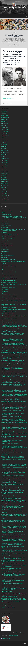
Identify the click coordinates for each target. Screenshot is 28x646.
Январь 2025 (5, 119)
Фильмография (5, 240)
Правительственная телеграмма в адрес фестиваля (13, 534)
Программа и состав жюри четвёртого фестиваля (13, 298)
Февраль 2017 (5, 195)
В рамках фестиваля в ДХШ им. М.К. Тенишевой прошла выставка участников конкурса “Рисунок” (13, 457)
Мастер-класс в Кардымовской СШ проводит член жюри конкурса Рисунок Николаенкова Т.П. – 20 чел (14, 364)
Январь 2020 (5, 160)
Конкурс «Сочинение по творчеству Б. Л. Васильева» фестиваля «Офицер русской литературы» (14, 558)
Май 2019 (4, 169)
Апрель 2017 (5, 191)
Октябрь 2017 (5, 183)
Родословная (5, 227)
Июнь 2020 (4, 154)
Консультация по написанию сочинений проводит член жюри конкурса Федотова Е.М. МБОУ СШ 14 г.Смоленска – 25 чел (14, 357)
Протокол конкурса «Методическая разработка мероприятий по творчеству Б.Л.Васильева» (13, 476)
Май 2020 (4, 156)
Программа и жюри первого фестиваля (11, 267)
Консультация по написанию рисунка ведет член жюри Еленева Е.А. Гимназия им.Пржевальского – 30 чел (14, 353)
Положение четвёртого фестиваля (10, 296)
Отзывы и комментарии (7, 243)
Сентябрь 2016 (5, 200)
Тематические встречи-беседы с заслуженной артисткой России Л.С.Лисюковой (12, 584)
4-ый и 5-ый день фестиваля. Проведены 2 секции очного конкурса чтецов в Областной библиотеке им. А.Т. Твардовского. (14, 502)
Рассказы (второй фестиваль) (9, 272)
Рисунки (4, 253)
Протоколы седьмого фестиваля (9, 322)
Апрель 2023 (5, 140)
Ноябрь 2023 (5, 133)
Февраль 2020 (5, 158)
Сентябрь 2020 (5, 152)
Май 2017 (4, 189)
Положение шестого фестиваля (9, 318)
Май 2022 (4, 146)
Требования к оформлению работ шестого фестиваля (14, 315)
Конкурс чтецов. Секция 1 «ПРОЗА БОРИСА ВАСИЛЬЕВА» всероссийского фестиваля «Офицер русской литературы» (13, 580)
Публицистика (5, 223)
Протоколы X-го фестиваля (8, 607)
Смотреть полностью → (8, 98)
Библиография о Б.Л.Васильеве (9, 238)
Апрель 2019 (5, 171)
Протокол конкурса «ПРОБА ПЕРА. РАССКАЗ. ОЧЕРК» (14, 479)
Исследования (5, 249)
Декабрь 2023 (5, 131)
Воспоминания (5, 251)
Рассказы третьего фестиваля (9, 280)
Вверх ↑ (25, 643)
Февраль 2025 (5, 117)
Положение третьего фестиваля (9, 282)
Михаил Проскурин (20, 632)
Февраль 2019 (5, 173)
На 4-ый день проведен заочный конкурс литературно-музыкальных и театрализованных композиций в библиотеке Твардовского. (13, 506)
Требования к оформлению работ (9, 234)
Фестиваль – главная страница (9, 259)
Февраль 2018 (5, 179)
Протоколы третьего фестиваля (9, 276)
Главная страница (6, 209)
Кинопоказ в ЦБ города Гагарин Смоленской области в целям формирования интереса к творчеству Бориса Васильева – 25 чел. (14, 433)
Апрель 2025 (5, 115)
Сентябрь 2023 (5, 136)
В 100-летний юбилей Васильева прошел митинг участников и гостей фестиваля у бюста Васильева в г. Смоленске (14, 511)
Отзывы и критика (7, 214)
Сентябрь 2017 (5, 185)
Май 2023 (4, 138)
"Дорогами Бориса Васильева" (14, 7)
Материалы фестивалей (7, 245)
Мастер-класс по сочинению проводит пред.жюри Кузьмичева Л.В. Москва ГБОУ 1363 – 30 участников (14, 372)
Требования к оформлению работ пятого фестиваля (14, 309)
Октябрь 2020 (5, 150)
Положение (4, 232)
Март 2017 (4, 193)
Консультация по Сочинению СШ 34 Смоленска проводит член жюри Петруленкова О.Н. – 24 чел (13, 361)
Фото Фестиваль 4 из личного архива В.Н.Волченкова (14, 300)
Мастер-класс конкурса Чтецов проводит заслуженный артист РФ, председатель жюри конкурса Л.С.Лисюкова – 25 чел (12, 368)
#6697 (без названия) (7, 605)
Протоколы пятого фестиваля (9, 311)
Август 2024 (5, 123)
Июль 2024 (4, 125)
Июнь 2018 (4, 177)
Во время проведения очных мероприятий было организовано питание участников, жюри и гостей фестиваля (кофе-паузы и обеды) (13, 521)
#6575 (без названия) (7, 591)
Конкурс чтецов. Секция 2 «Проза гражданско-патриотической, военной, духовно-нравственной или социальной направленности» (14, 588)
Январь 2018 (5, 181)
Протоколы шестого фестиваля (9, 320)
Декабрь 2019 (5, 162)
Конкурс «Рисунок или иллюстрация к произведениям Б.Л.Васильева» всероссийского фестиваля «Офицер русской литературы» (14, 565)
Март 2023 (4, 142)
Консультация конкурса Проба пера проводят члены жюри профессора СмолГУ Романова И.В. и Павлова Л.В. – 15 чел (14, 349)
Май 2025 (4, 113)
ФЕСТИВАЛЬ (5, 289)
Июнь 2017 (4, 187)
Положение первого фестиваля (9, 265)
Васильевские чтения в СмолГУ (9, 287)
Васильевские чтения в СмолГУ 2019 (10, 302)
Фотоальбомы (5, 221)
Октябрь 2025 (5, 111)
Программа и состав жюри (8, 236)
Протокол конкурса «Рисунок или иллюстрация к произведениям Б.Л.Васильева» (13, 482)
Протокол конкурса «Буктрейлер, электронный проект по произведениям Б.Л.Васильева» (14, 468)
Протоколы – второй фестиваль (9, 269)
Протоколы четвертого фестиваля (10, 293)
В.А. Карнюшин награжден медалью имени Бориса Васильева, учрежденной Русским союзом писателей (14, 599)
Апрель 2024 (5, 127)
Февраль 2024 (5, 129)
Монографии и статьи (7, 225)
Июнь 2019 (4, 167)
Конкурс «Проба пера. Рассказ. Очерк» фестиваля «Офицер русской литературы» (13, 561)
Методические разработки (8, 255)
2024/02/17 (6, 103)
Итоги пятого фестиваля (7, 313)
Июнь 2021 (4, 148)
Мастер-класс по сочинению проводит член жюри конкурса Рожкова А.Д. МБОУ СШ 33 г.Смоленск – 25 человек (14, 376)
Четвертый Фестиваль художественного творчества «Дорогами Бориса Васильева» (14, 230)
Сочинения (4, 247)
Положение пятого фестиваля (9, 307)
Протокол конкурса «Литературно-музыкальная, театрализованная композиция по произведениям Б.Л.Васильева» (13, 472)
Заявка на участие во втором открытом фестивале (13, 261)
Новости (4, 263)
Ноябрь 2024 (5, 121)
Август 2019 (5, 164)
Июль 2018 (4, 175)
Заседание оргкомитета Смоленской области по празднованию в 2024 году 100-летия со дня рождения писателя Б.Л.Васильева (13, 335)
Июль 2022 (4, 144)
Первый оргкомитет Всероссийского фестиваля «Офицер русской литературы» (13, 330)
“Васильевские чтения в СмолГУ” (9, 450)
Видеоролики (5, 257)
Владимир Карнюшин (13, 635)
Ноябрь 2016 (5, 198)
